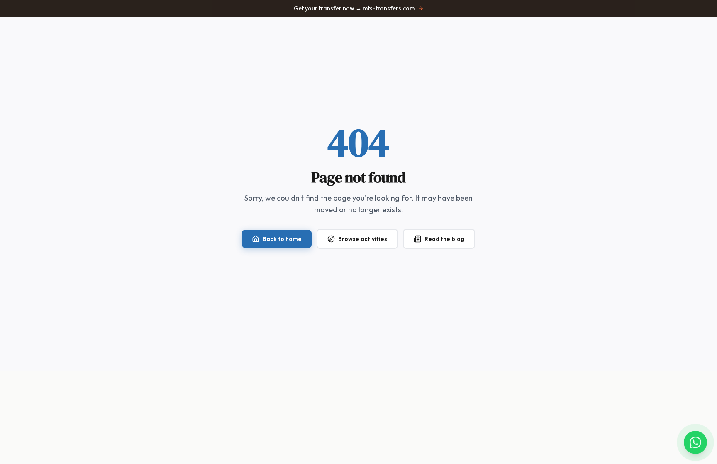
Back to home (282, 239)
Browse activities (362, 239)
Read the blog (444, 239)
